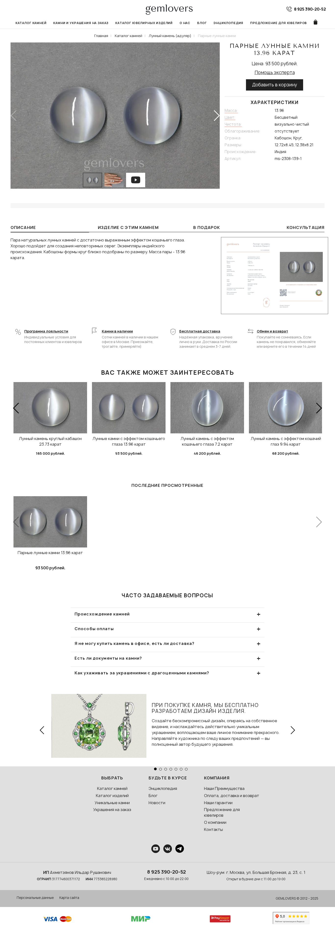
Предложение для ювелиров (278, 23)
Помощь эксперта (275, 72)
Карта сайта (69, 897)
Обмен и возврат (272, 331)
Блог (201, 23)
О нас (185, 23)
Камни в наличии (117, 331)
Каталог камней (31, 23)
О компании (215, 822)
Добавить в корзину (274, 85)
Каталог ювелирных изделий (144, 23)
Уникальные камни (112, 802)
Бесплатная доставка (199, 331)
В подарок (206, 227)
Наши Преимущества (224, 788)
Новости (157, 802)
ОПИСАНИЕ (23, 227)
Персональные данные (35, 897)
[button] (216, 115)
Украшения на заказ (112, 809)
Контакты (213, 829)
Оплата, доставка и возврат (231, 795)
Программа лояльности (46, 331)
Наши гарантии (218, 802)
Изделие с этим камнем (128, 227)
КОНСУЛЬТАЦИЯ (305, 227)
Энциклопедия (228, 23)
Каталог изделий (112, 795)
